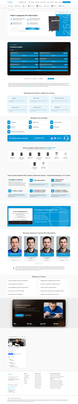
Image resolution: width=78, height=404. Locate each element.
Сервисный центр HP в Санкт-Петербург (57, 376)
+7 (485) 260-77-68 (22, 2)
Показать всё (39, 70)
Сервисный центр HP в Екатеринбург (56, 381)
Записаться (24, 55)
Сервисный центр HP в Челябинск (56, 380)
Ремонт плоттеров (38, 383)
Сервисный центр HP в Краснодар (56, 385)
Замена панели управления (15, 58)
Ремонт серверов (38, 375)
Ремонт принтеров (38, 380)
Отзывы (56, 2)
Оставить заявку (19, 315)
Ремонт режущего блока (15, 64)
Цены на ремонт (43, 2)
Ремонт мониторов (38, 382)
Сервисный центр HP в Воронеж (55, 388)
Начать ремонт (67, 2)
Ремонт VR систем (38, 379)
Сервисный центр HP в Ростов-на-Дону (56, 384)
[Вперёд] (70, 6)
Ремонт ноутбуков (38, 376)
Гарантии (52, 2)
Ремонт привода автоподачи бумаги (46, 64)
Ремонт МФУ (37, 386)
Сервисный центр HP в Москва (55, 375)
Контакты (60, 2)
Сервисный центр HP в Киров (55, 387)
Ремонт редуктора (43, 58)
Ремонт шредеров (38, 387)
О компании (37, 2)
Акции (48, 2)
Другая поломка (51, 78)
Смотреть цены (28, 315)
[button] (37, 263)
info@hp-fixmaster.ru (12, 388)
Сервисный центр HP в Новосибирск (56, 383)
